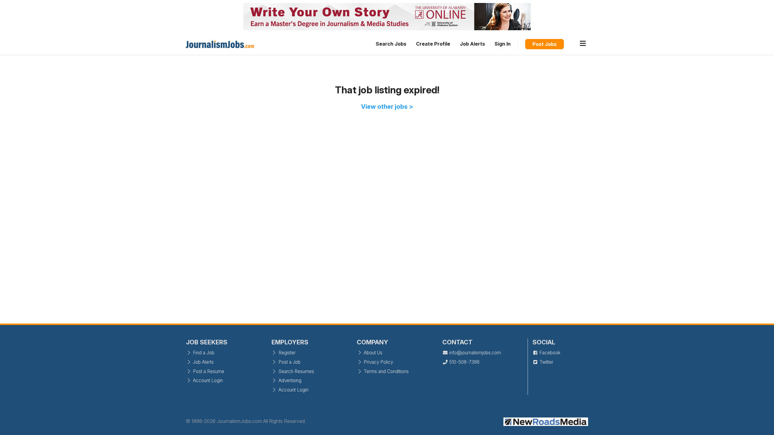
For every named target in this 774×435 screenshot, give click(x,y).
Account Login (207, 380)
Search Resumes (295, 371)
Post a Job (289, 362)
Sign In (503, 44)
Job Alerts (472, 44)
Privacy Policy (378, 362)
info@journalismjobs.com (474, 353)
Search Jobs (391, 44)
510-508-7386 (464, 362)
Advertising (289, 380)
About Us (372, 353)
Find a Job (203, 353)
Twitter (545, 362)
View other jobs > (387, 106)
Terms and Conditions (386, 371)
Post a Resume (208, 371)
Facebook (549, 353)
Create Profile (433, 44)
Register (286, 353)
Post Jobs (544, 44)
